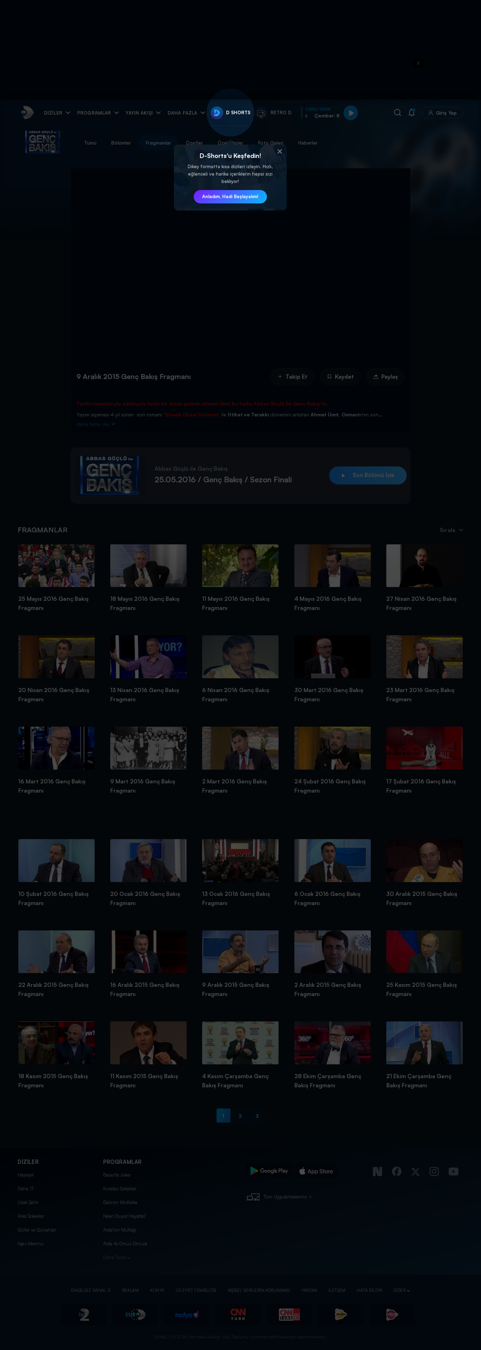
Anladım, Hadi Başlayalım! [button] (230, 196)
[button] (279, 151)
